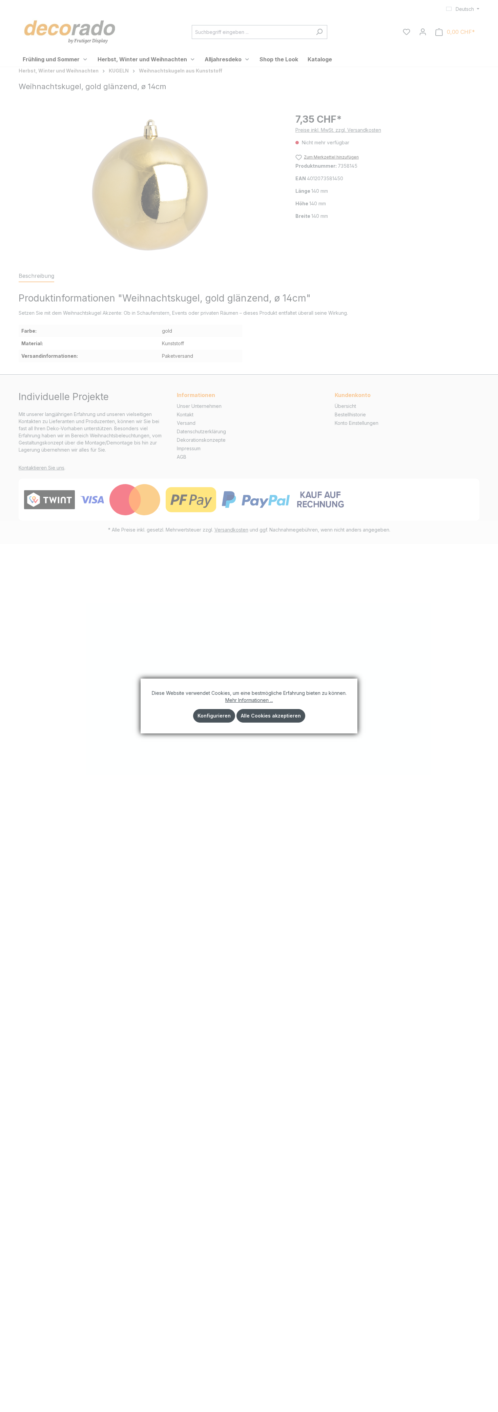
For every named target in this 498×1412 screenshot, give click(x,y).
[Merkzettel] (406, 32)
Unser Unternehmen (199, 406)
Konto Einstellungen (356, 423)
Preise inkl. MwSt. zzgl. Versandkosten (338, 130)
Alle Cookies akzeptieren (271, 716)
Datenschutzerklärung (201, 431)
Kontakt (185, 414)
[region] (150, 185)
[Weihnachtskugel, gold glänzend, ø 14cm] (150, 185)
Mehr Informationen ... (249, 700)
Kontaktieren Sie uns (41, 468)
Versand (186, 423)
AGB (181, 457)
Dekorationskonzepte (201, 440)
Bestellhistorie (350, 414)
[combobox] (252, 32)
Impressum (189, 448)
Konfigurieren (214, 716)
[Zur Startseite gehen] (69, 31)
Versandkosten (231, 530)
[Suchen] (319, 32)
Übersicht (345, 406)
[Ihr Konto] (423, 32)
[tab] (36, 276)
